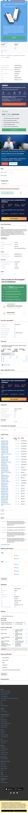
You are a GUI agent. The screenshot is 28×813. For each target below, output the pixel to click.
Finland (7, 57)
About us (2, 774)
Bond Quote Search (4, 694)
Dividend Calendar (4, 711)
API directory (3, 742)
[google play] (19, 789)
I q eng (17, 555)
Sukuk (2, 703)
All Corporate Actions (4, 716)
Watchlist (2, 733)
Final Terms (4, 175)
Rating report (18, 646)
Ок (14, 810)
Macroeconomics (4, 754)
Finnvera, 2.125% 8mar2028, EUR (4, 457)
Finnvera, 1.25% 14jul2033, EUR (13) (5, 476)
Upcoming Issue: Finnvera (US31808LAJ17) (16, 530)
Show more (3, 238)
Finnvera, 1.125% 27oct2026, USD (4, 460)
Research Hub (3, 764)
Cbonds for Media (4, 768)
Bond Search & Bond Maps (5, 691)
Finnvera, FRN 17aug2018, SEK (4, 502)
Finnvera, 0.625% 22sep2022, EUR (4, 489)
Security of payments (4, 776)
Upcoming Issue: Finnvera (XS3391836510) (16, 527)
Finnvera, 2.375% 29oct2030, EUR (4, 444)
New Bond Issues (4, 719)
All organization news (5, 544)
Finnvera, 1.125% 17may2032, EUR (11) (5, 481)
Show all (2, 513)
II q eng (17, 558)
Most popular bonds (4, 705)
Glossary (2, 770)
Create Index (3, 750)
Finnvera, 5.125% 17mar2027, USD (4, 452)
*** (15, 48)
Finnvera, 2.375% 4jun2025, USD (4, 491)
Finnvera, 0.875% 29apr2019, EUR (4, 499)
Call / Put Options (4, 721)
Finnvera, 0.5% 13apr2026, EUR (4, 486)
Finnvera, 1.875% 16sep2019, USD (4, 497)
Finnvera (16, 242)
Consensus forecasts (4, 752)
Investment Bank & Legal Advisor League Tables (9, 698)
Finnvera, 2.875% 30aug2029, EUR (4, 449)
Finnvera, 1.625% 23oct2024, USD (4, 468)
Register (14, 37)
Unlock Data (14, 129)
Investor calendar (4, 727)
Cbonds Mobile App (4, 736)
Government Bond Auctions (6, 723)
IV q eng (17, 574)
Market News (3, 762)
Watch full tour (13, 163)
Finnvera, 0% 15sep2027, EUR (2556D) (6, 462)
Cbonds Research (4, 766)
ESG (1, 702)
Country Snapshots (4, 748)
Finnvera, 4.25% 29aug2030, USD (4, 447)
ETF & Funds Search (4, 758)
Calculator (2, 780)
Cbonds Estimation (4, 696)
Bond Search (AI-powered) (5, 692)
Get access (4, 163)
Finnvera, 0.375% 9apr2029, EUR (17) (5, 470)
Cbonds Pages (3, 700)
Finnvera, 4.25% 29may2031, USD (4, 441)
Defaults (2, 717)
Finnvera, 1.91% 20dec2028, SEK (4, 483)
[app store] (9, 789)
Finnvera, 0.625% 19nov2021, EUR (4, 494)
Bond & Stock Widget (4, 734)
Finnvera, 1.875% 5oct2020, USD (4, 478)
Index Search (3, 747)
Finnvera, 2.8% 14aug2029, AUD (4, 465)
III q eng (17, 570)
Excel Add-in (3, 731)
